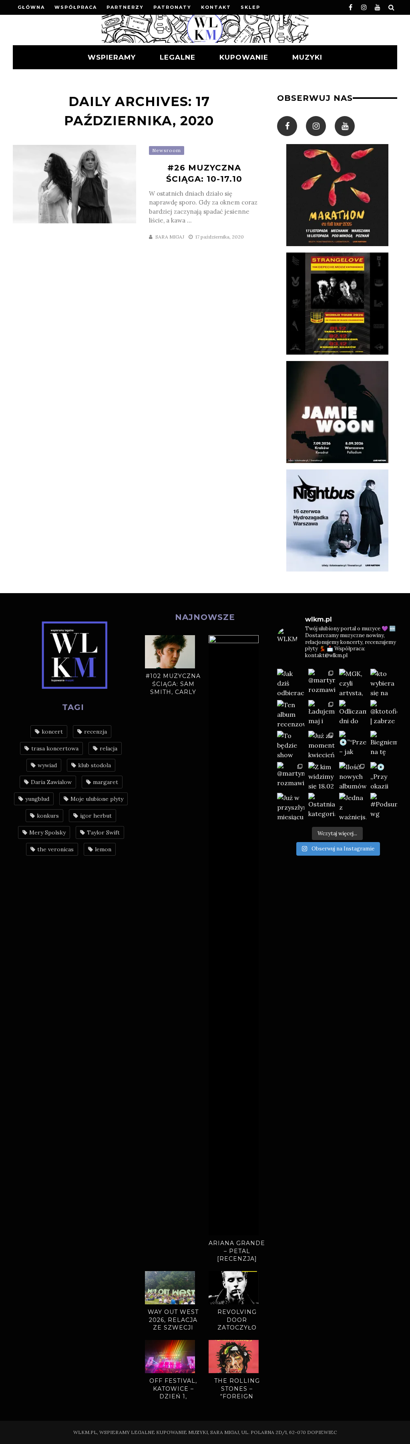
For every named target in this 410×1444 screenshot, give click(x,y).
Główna (31, 7)
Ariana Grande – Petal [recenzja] (237, 1250)
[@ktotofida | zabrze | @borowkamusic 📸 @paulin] (384, 713)
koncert (52, 731)
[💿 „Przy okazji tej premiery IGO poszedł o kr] (384, 775)
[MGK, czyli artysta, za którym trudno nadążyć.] (352, 682)
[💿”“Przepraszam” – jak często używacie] (352, 744)
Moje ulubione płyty (96, 798)
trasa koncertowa (54, 748)
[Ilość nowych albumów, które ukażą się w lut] (352, 775)
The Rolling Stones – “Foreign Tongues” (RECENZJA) (237, 1396)
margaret (105, 782)
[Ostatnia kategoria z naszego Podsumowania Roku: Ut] (322, 806)
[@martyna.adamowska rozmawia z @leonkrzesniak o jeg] (322, 682)
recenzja (95, 731)
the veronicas (55, 849)
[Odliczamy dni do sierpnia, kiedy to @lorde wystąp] (352, 713)
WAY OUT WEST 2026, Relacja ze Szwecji (173, 1319)
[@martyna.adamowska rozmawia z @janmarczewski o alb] (290, 775)
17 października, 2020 (219, 237)
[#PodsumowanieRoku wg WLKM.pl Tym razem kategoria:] (384, 806)
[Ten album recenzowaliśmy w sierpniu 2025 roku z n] (290, 713)
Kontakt (216, 7)
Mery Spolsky (47, 832)
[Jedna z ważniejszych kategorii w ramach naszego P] (352, 806)
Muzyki (307, 57)
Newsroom (166, 150)
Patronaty (172, 7)
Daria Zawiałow (51, 782)
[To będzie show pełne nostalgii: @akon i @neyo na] (290, 744)
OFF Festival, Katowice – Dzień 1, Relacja (173, 1392)
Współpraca (75, 7)
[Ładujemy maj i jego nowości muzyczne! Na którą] (322, 713)
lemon (103, 849)
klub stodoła (94, 765)
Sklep (250, 7)
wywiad (47, 765)
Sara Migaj (169, 237)
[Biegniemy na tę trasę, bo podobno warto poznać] (384, 744)
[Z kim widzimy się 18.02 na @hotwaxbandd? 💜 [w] (322, 775)
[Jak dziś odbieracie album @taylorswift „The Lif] (290, 682)
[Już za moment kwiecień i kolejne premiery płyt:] (322, 744)
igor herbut (96, 815)
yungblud (37, 798)
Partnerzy (125, 7)
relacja (108, 748)
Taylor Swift (103, 832)
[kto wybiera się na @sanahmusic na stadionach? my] (384, 682)
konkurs (48, 815)
